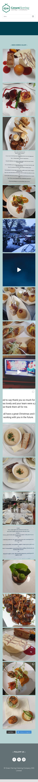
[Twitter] (19, 759)
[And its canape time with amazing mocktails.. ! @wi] (19, 303)
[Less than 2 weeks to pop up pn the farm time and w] (19, 99)
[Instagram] (24, 759)
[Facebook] (14, 759)
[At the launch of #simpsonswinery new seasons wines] (19, 610)
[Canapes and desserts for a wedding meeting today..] (19, 133)
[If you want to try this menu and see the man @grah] (19, 542)
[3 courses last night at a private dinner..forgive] (19, 678)
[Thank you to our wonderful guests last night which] (19, 474)
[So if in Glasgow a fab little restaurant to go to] (19, 576)
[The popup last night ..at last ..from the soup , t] (19, 440)
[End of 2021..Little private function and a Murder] (19, 201)
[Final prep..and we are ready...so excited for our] (19, 508)
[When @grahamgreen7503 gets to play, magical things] (19, 65)
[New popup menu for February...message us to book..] (19, 167)
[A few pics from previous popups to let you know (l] (19, 712)
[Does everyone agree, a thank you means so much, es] (19, 406)
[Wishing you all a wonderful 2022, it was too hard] (19, 269)
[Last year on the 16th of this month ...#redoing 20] (19, 235)
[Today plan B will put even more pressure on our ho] (19, 372)
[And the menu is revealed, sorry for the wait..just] (19, 644)
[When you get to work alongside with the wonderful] (19, 337)
